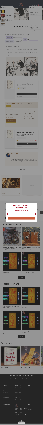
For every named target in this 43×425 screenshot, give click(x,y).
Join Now (21, 218)
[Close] (36, 204)
